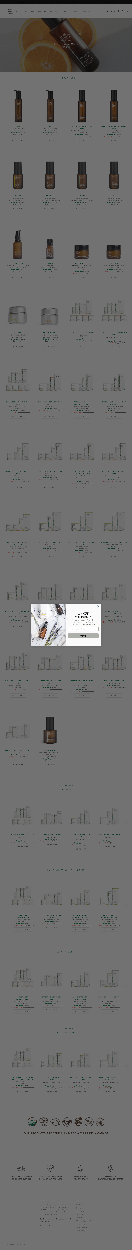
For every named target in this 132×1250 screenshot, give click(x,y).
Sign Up (83, 635)
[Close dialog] (98, 606)
